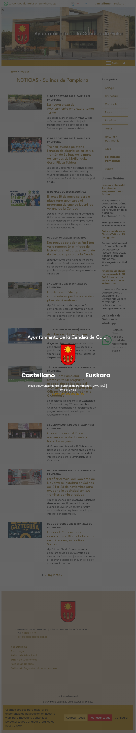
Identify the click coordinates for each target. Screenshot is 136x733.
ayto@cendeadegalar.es (68, 394)
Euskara (98, 375)
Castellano (38, 375)
